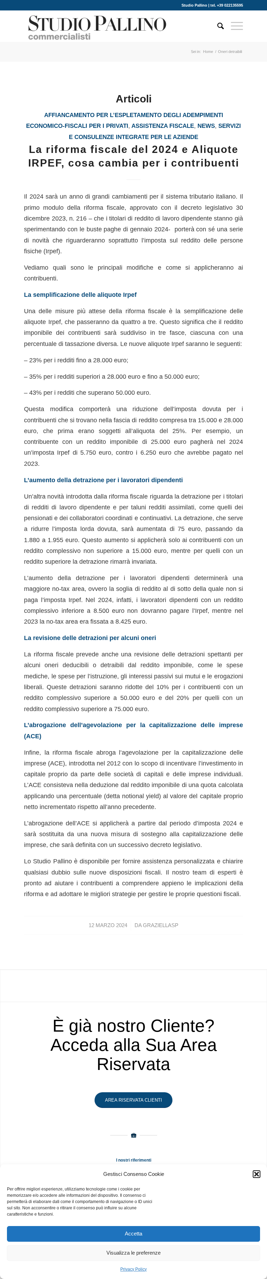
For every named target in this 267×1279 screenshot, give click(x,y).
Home (208, 51)
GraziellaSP (160, 925)
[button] (256, 1174)
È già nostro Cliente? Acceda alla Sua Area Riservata (133, 1045)
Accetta (133, 1233)
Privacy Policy (133, 1269)
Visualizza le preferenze (133, 1253)
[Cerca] (217, 26)
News (206, 126)
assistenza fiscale (162, 126)
